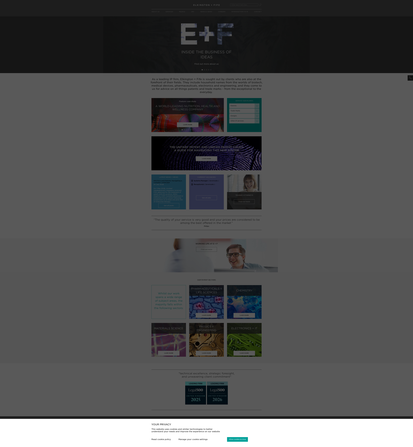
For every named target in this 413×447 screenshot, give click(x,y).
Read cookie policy (161, 439)
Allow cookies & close (237, 439)
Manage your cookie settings (193, 439)
